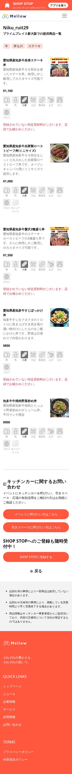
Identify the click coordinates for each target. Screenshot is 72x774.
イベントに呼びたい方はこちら (36, 514)
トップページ (12, 686)
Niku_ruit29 (15, 28)
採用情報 (9, 717)
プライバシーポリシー (18, 752)
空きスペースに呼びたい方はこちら (36, 527)
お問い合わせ (12, 724)
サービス (9, 709)
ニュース (9, 694)
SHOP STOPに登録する (36, 557)
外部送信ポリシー (15, 759)
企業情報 (9, 701)
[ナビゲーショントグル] (64, 15)
